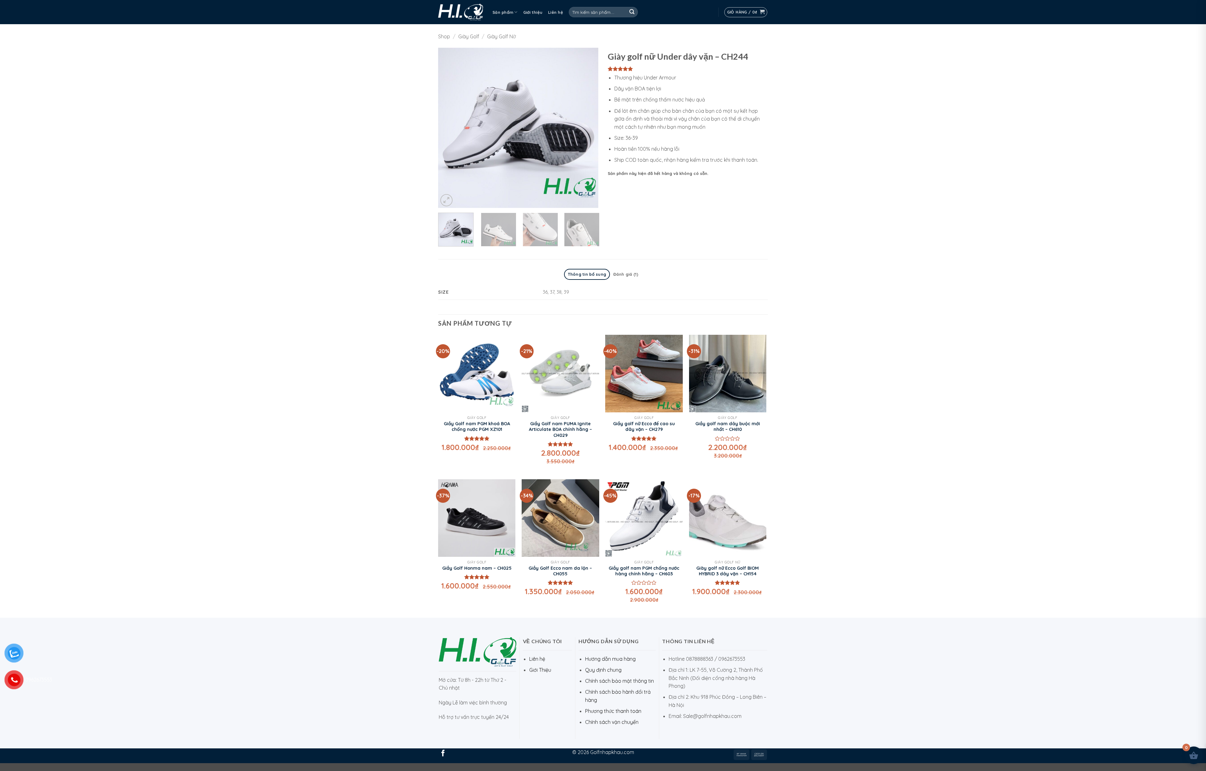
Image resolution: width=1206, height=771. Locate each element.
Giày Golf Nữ (501, 36)
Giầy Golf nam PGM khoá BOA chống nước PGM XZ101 (477, 426)
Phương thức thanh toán (613, 711)
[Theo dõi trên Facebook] (443, 753)
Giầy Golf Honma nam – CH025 (477, 568)
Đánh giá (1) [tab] (625, 274)
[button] (746, 12)
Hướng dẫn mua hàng (610, 659)
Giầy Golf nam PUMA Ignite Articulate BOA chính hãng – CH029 (560, 429)
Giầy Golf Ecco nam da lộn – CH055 (560, 571)
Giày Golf (468, 36)
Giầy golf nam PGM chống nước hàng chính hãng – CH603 (644, 571)
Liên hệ (555, 12)
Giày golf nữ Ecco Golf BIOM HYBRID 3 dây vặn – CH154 (727, 571)
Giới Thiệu (540, 670)
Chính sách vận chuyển (611, 722)
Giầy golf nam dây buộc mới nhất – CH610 (727, 426)
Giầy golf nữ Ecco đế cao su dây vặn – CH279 (644, 426)
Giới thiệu (533, 12)
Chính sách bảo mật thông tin (619, 681)
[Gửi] (632, 12)
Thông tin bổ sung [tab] (587, 274)
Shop (444, 36)
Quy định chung (603, 670)
